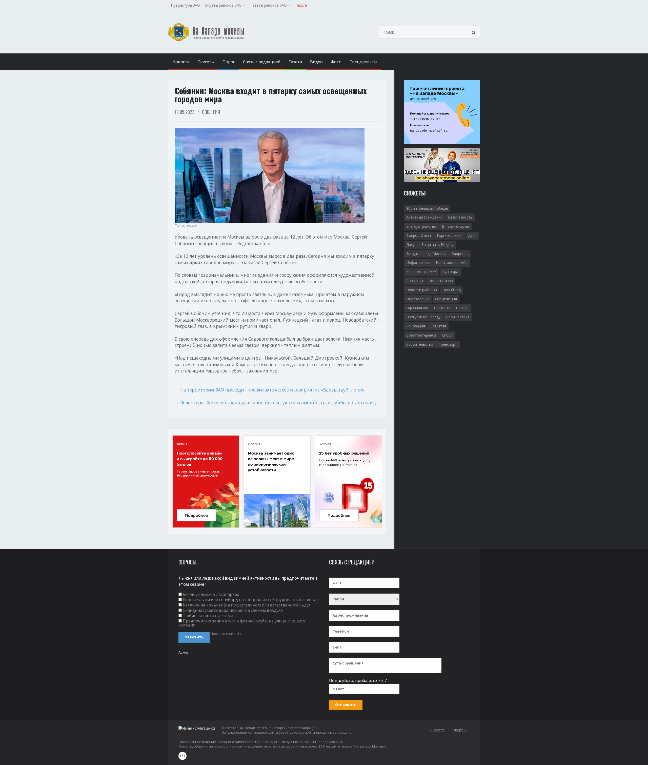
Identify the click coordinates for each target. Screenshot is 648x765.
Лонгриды (414, 280)
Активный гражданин (424, 217)
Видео (316, 62)
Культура (450, 271)
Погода (462, 307)
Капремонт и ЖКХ (421, 271)
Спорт (447, 335)
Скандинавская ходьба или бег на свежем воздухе (233, 610)
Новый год (451, 289)
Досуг (411, 244)
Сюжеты (206, 62)
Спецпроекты (363, 62)
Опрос (228, 62)
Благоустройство (421, 226)
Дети (472, 235)
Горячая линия (449, 235)
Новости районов (421, 289)
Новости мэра (441, 280)
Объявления (446, 299)
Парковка (442, 307)
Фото (336, 62)
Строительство (419, 344)
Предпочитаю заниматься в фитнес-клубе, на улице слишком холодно (242, 623)
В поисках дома (455, 226)
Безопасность (460, 217)
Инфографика (418, 262)
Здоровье (460, 253)
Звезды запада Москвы (426, 253)
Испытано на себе (452, 262)
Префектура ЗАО (185, 5)
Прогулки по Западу (423, 317)
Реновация (415, 326)
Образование (418, 299)
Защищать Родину (437, 244)
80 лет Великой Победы (427, 208)
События (211, 112)
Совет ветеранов (421, 335)
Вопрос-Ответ (418, 235)
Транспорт (448, 344)
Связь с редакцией (261, 62)
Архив (183, 652)
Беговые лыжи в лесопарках (211, 594)
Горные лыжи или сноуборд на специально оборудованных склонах (250, 599)
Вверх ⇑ (460, 730)
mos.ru (301, 5)
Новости (181, 62)
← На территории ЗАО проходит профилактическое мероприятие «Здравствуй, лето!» (269, 390)
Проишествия (458, 317)
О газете (437, 730)
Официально (417, 307)
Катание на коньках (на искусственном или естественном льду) (246, 605)
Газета (295, 62)
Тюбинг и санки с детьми (208, 615)
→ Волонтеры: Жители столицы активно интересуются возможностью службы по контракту (276, 403)
